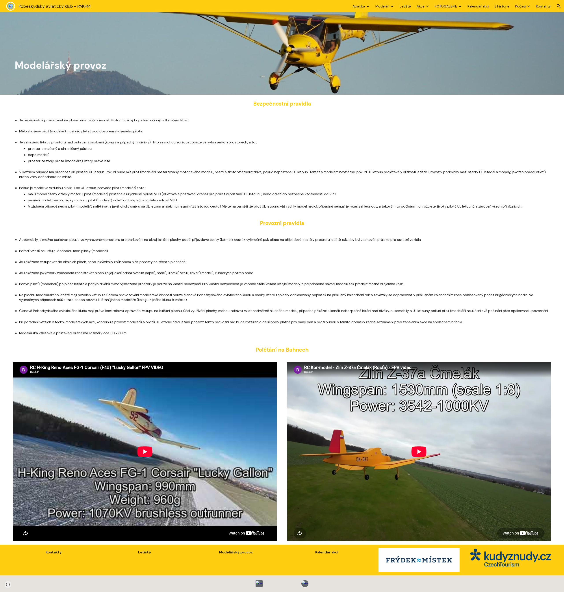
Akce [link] (421, 6)
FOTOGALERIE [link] (446, 6)
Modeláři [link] (382, 6)
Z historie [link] (501, 6)
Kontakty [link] (543, 6)
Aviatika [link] (358, 6)
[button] (558, 6)
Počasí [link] (520, 6)
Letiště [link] (405, 6)
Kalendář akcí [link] (478, 6)
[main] (282, 53)
